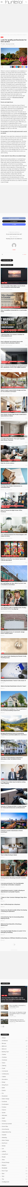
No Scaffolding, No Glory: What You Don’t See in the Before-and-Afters (13, 584)
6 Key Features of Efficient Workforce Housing (14, 938)
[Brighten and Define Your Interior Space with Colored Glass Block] (14, 549)
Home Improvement (6, 307)
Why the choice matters (7, 463)
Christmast (14, 1085)
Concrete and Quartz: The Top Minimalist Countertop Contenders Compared (12, 884)
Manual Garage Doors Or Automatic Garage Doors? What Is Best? (12, 632)
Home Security (14, 1154)
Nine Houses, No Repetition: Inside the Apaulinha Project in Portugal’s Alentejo (17, 1039)
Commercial (14, 1096)
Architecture (5, 330)
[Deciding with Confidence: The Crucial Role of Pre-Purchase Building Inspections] (14, 699)
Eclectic (14, 1115)
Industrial (14, 1160)
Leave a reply (6, 260)
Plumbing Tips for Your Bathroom (14, 238)
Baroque (14, 1068)
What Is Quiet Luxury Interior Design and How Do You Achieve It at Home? (13, 391)
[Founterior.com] (14, 1)
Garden (14, 1137)
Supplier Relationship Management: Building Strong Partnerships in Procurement (13, 944)
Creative (14, 1101)
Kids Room (14, 1168)
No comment (9, 289)
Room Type (4, 507)
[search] (26, 2)
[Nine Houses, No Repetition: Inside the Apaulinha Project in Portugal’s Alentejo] (4, 1039)
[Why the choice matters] (14, 453)
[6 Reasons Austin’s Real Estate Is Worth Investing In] (14, 821)
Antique (14, 1063)
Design (3, 387)
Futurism (14, 1135)
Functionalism (14, 1129)
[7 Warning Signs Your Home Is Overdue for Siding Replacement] (14, 325)
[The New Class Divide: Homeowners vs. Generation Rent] (14, 476)
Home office (13, 505)
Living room (14, 1179)
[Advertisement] (14, 18)
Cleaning (14, 1090)
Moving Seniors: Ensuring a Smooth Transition (13, 878)
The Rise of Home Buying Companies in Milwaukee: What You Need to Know (12, 758)
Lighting (14, 1176)
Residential (4, 362)
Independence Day (14, 1157)
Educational (14, 1121)
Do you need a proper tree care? (14, 234)
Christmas (14, 1082)
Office (14, 1184)
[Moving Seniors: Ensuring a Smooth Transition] (14, 868)
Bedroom (14, 1074)
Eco (14, 1118)
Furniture (8, 505)
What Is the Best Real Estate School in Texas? (13, 686)
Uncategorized (17, 307)
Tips (2, 37)
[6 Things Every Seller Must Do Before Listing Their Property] (14, 772)
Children (14, 1079)
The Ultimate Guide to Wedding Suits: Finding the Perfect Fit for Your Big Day (13, 608)
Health (14, 1143)
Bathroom (14, 1071)
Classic (14, 1088)
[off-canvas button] (2, 2)
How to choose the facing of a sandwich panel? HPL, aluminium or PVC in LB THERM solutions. (14, 366)
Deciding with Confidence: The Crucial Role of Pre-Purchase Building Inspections (13, 709)
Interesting (4, 482)
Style (14, 555)
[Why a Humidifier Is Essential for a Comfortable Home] (14, 300)
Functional (14, 1126)
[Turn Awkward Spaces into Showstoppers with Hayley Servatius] (14, 525)
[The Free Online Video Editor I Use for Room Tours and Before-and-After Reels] (14, 276)
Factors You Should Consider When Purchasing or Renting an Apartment (14, 910)
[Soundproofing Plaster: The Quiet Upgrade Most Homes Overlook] (14, 429)
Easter (14, 1112)
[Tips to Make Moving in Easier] (14, 845)
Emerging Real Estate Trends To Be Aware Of (13, 680)
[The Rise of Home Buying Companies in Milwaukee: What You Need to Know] (14, 748)
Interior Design (21, 330)
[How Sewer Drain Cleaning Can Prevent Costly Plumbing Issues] (14, 646)
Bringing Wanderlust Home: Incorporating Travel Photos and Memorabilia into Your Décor (14, 734)
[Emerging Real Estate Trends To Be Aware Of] (14, 671)
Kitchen (14, 1171)
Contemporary (14, 1099)
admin (3, 44)
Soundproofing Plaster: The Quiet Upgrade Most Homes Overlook (13, 439)
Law (14, 1173)
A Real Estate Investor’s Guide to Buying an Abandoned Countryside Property (13, 891)
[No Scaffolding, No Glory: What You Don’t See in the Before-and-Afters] (14, 573)
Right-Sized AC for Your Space (9, 950)
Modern (14, 1182)
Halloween (14, 1140)
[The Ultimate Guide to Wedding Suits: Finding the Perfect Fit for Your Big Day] (14, 598)
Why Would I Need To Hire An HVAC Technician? (14, 963)
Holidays (14, 1146)
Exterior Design (14, 1124)
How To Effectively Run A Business (10, 904)
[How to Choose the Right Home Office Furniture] (14, 500)
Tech (3, 282)
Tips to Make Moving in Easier (9, 855)
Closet (14, 1093)
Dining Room (14, 1110)
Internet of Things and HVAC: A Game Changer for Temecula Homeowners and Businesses (14, 807)
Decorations (14, 1104)
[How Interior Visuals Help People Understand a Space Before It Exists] (14, 404)
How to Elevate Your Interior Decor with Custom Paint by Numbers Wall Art (12, 342)
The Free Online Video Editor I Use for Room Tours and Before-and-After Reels (13, 286)
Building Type (14, 1076)
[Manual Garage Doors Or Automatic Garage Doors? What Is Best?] (14, 622)
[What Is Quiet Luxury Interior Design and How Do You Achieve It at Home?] (14, 380)
